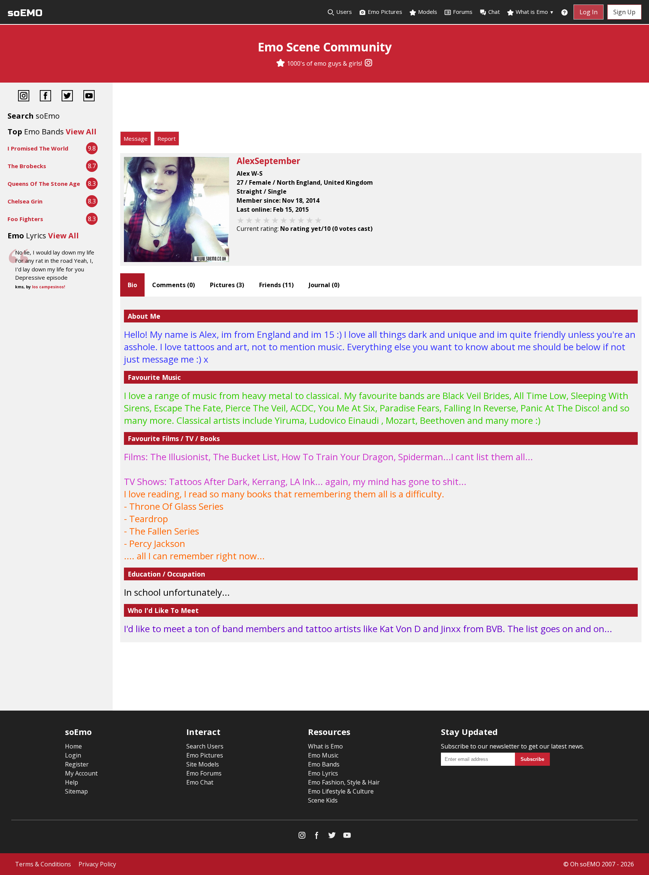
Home (73, 746)
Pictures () (227, 285)
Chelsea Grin (25, 201)
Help (71, 782)
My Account (81, 773)
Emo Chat (199, 782)
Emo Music (323, 755)
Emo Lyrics (323, 773)
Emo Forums (204, 773)
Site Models (202, 764)
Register (77, 764)
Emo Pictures (384, 11)
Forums (462, 11)
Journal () (324, 285)
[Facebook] (45, 96)
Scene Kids (323, 800)
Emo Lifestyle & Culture (341, 791)
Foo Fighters (25, 219)
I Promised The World (38, 148)
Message (136, 138)
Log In (589, 12)
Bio (132, 285)
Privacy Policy (97, 864)
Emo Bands (324, 764)
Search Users (204, 746)
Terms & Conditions (43, 864)
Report (166, 138)
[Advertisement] (380, 109)
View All (81, 132)
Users (343, 11)
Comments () (173, 285)
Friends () (276, 285)
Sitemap (76, 791)
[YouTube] (89, 96)
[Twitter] (67, 96)
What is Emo (534, 11)
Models (427, 11)
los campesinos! (48, 286)
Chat (494, 11)
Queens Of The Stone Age (44, 183)
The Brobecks (27, 166)
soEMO (25, 13)
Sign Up (624, 12)
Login (73, 755)
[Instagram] (368, 63)
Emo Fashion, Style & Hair (344, 782)
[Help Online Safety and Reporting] (564, 12)
